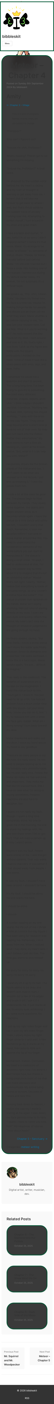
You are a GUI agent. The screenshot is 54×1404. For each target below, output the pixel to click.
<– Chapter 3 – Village (17, 105)
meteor (25, 1146)
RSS (27, 1398)
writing (35, 1146)
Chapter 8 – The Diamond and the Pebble (24, 1238)
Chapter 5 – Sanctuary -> (32, 1138)
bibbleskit (11, 36)
